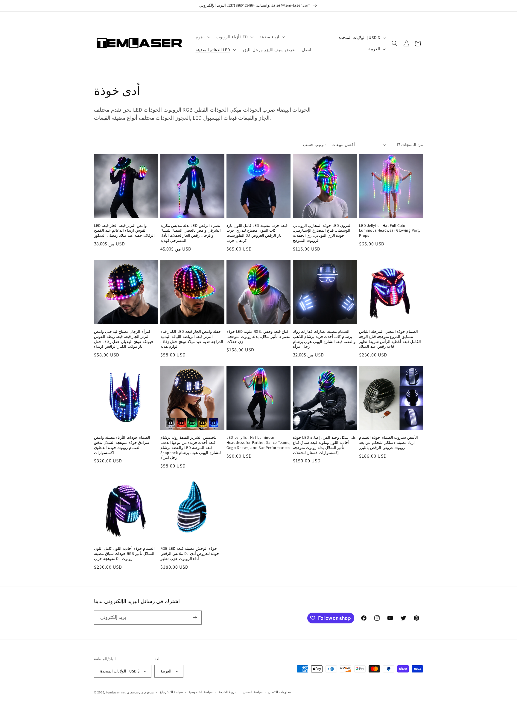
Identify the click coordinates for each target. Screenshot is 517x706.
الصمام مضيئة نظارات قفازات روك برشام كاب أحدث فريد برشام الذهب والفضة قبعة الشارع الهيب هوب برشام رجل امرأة (324, 339)
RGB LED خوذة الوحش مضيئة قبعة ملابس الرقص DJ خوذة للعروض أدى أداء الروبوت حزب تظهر (189, 553)
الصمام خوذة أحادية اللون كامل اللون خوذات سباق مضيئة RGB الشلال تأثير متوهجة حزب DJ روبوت (124, 553)
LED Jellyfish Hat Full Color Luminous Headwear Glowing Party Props (390, 230)
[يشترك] (194, 618)
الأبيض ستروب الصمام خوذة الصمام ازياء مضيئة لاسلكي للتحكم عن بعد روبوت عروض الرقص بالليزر (388, 442)
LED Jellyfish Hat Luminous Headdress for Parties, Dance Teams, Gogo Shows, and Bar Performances (258, 442)
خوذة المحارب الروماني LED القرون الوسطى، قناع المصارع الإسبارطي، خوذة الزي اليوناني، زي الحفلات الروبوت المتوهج (322, 233)
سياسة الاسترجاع (171, 692)
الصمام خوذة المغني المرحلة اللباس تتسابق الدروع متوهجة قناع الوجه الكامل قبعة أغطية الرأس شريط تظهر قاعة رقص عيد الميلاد (390, 339)
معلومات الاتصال (279, 692)
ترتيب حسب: (314, 144)
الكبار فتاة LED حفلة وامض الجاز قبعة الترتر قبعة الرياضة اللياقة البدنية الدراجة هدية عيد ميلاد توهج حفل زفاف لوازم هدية (191, 339)
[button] (202, 37)
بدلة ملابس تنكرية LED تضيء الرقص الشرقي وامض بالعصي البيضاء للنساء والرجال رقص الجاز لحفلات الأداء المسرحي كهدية (190, 233)
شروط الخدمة (228, 692)
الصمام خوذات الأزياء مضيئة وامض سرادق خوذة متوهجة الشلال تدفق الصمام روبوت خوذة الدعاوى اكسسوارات (122, 445)
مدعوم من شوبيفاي (140, 692)
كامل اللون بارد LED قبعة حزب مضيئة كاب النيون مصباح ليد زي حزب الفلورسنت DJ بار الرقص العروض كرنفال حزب (256, 233)
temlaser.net (116, 692)
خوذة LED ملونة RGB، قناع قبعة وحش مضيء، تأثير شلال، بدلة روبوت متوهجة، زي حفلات (258, 336)
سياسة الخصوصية (200, 692)
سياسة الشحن (252, 692)
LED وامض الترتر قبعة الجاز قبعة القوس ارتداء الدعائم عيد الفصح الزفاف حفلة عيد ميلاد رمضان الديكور (124, 230)
